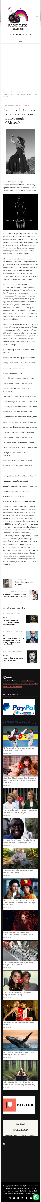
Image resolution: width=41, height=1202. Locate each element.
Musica (26, 105)
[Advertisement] (20, 66)
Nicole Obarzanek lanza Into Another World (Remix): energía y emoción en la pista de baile (13, 641)
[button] (36, 1197)
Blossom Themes (13, 1193)
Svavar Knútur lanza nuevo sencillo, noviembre (13, 659)
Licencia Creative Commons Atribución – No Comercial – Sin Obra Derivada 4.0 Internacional (20, 684)
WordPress (32, 1193)
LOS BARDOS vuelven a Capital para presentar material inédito (11, 622)
